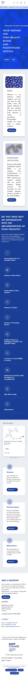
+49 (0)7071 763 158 (10, 624)
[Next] (26, 440)
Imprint (3, 660)
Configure (21, 670)
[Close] (26, 7)
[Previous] (2, 440)
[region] (14, 440)
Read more (12, 130)
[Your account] (17, 3)
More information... (16, 667)
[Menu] (25, 3)
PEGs (13, 60)
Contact (9, 660)
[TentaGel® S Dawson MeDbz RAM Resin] (14, 434)
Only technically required (11, 670)
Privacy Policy (18, 658)
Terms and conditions (7, 658)
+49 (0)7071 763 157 (11, 623)
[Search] (14, 3)
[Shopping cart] (21, 3)
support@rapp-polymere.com (12, 626)
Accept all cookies (14, 673)
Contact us (6, 597)
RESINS (6, 60)
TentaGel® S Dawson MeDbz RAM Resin (13, 442)
